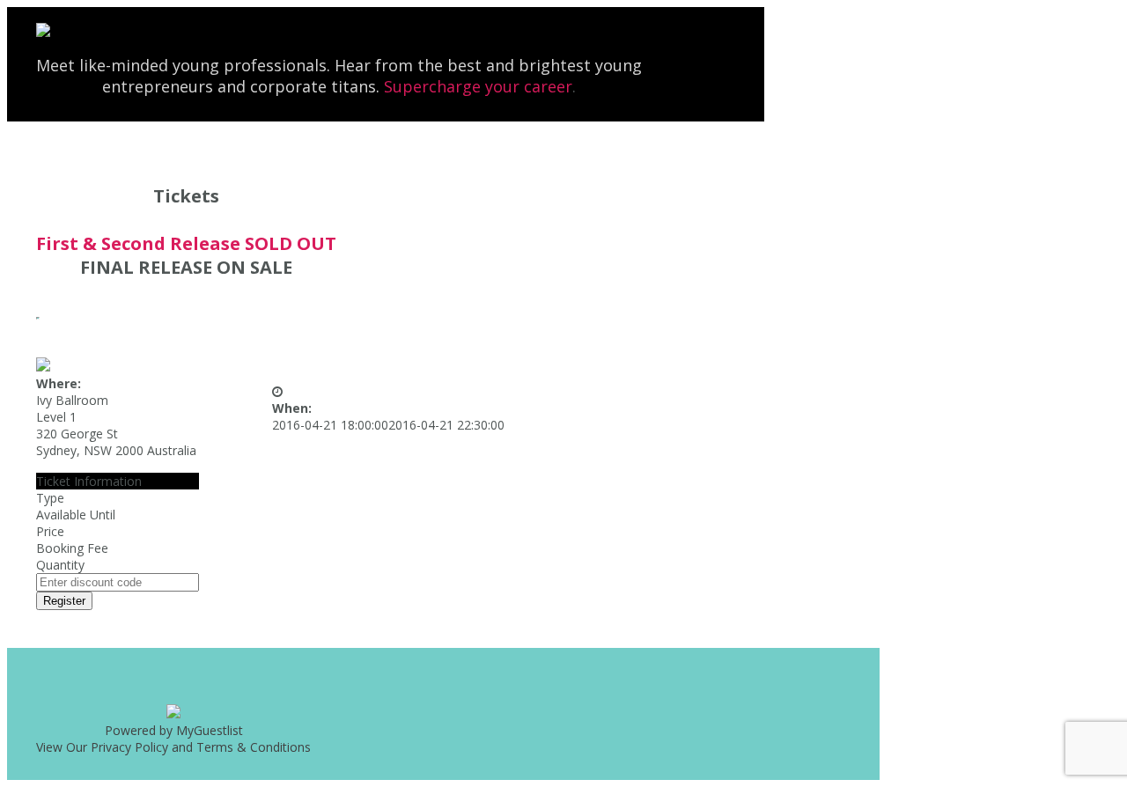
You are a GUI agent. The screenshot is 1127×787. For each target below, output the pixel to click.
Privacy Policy (129, 747)
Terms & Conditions (253, 747)
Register (64, 600)
